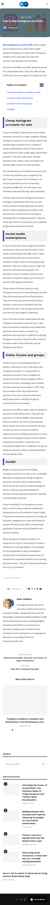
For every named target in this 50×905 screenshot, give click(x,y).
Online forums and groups (20, 103)
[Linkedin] (21, 899)
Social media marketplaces (20, 98)
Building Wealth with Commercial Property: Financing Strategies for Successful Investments (34, 817)
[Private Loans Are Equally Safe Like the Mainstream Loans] (11, 839)
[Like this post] (29, 589)
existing (11, 567)
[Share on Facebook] (32, 589)
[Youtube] (25, 899)
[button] (5, 707)
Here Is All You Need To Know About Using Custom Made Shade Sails (25, 875)
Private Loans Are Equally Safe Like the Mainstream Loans (33, 838)
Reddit (11, 109)
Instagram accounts (12, 578)
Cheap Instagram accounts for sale (24, 92)
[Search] (47, 4)
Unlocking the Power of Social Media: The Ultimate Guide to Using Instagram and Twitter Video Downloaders (34, 792)
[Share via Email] (41, 589)
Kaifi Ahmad (24, 599)
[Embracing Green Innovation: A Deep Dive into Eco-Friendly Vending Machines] (11, 857)
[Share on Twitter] (35, 589)
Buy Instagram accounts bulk (17, 44)
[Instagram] (17, 899)
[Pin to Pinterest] (37, 589)
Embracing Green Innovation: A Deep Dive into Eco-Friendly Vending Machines (34, 857)
